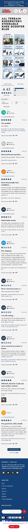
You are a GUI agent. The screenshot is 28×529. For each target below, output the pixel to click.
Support (4, 494)
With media (6, 107)
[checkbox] (7, 107)
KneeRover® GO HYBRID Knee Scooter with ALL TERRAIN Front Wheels (13, 360)
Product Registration (7, 499)
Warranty (4, 496)
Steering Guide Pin (12, 160)
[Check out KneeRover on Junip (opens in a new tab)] (17, 452)
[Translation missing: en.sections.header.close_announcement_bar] (27, 3)
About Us (4, 491)
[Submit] (24, 511)
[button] (20, 88)
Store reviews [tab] (20, 84)
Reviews (4, 489)
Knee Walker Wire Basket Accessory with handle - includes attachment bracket (14, 325)
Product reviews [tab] (7, 84)
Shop (3, 483)
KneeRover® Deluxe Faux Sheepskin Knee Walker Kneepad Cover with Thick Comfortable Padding (13, 130)
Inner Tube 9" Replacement (14, 198)
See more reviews (14, 449)
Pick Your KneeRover (7, 486)
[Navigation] (24, 11)
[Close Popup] (27, 523)
